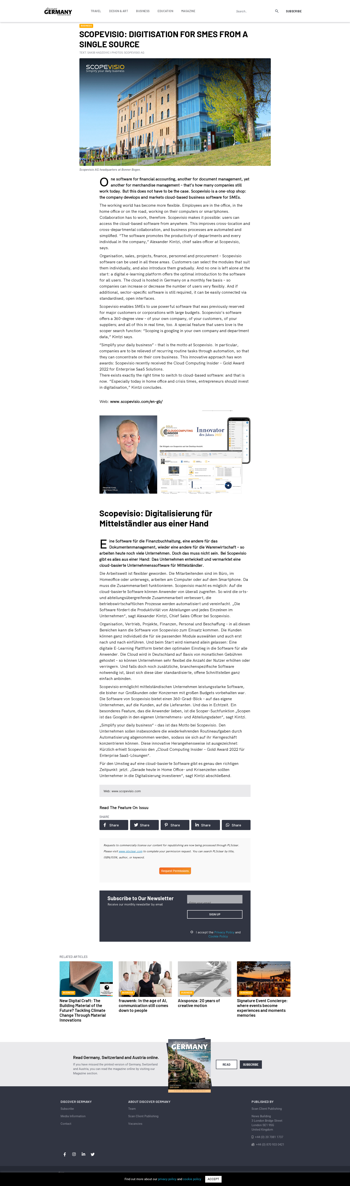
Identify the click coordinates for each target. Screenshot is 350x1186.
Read (226, 1064)
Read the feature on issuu (123, 807)
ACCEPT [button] (213, 1179)
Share (114, 825)
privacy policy (167, 1179)
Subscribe (294, 11)
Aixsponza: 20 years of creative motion (199, 1003)
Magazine (188, 11)
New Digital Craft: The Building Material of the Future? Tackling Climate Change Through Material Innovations (83, 1010)
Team (132, 1109)
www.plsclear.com (130, 851)
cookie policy (192, 1179)
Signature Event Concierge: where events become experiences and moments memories (262, 1008)
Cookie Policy (218, 936)
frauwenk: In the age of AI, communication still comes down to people (143, 1005)
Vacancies (135, 1124)
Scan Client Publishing (143, 1116)
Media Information (73, 1116)
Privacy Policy (224, 932)
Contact (66, 1124)
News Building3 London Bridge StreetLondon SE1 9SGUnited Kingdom (267, 1122)
